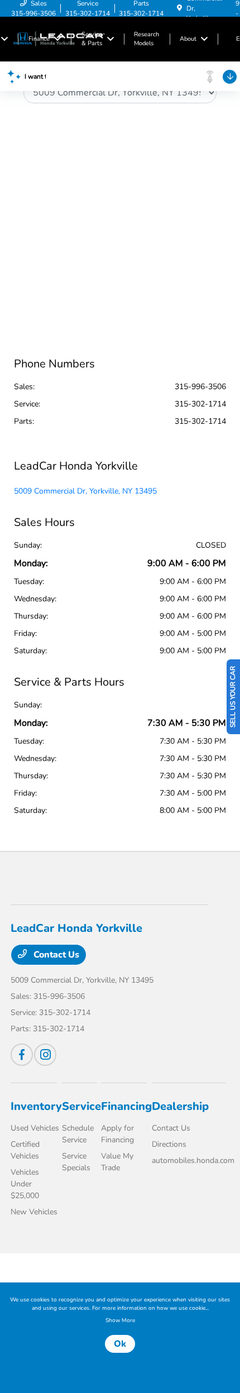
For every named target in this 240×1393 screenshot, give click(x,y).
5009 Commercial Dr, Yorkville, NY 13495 (85, 491)
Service (81, 1106)
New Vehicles (34, 1212)
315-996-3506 (200, 386)
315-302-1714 (200, 404)
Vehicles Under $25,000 (25, 1184)
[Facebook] (22, 1054)
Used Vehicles (35, 1128)
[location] (179, 8)
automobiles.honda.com (193, 1160)
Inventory (36, 1106)
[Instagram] (45, 1054)
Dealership (180, 1106)
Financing (126, 1106)
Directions (169, 1144)
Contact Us (55, 955)
